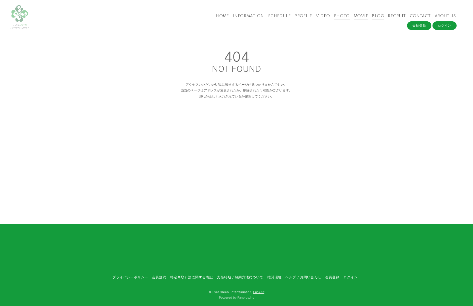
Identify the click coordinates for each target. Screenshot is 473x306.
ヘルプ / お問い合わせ (303, 277)
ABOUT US (445, 16)
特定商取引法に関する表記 (191, 277)
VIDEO (323, 16)
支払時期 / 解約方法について (240, 277)
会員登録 (419, 25)
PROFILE (303, 16)
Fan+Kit (258, 292)
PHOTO (342, 16)
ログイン (444, 25)
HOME (222, 16)
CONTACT (420, 16)
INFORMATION (248, 16)
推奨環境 (274, 277)
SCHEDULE (279, 16)
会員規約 (159, 277)
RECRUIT (397, 16)
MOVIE (361, 16)
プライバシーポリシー (130, 277)
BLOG (378, 16)
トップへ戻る (236, 119)
